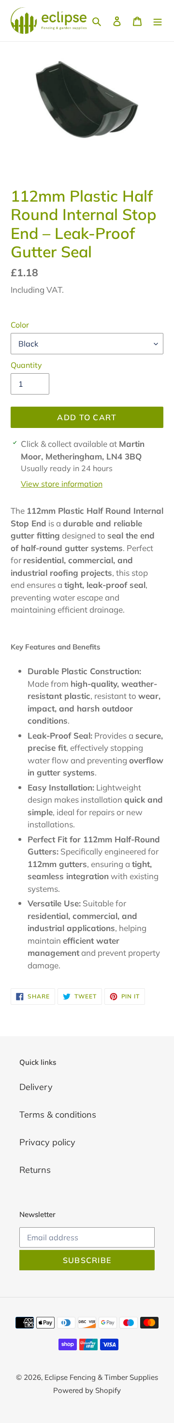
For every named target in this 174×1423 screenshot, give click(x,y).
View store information (61, 484)
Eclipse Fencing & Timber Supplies (101, 1377)
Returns (35, 1169)
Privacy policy (47, 1142)
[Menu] (157, 20)
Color (20, 325)
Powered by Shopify (87, 1390)
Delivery (36, 1086)
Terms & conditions (57, 1114)
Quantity (26, 365)
